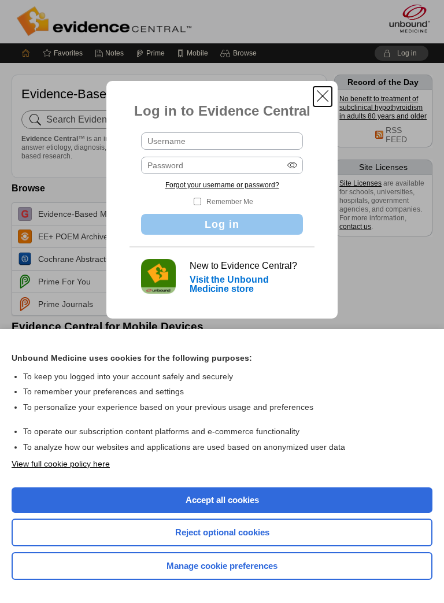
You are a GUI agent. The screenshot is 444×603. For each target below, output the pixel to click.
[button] (322, 96)
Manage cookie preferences (222, 566)
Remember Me (229, 202)
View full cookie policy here (61, 463)
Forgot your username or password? (222, 185)
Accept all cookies (222, 500)
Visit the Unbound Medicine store (229, 284)
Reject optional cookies (222, 532)
